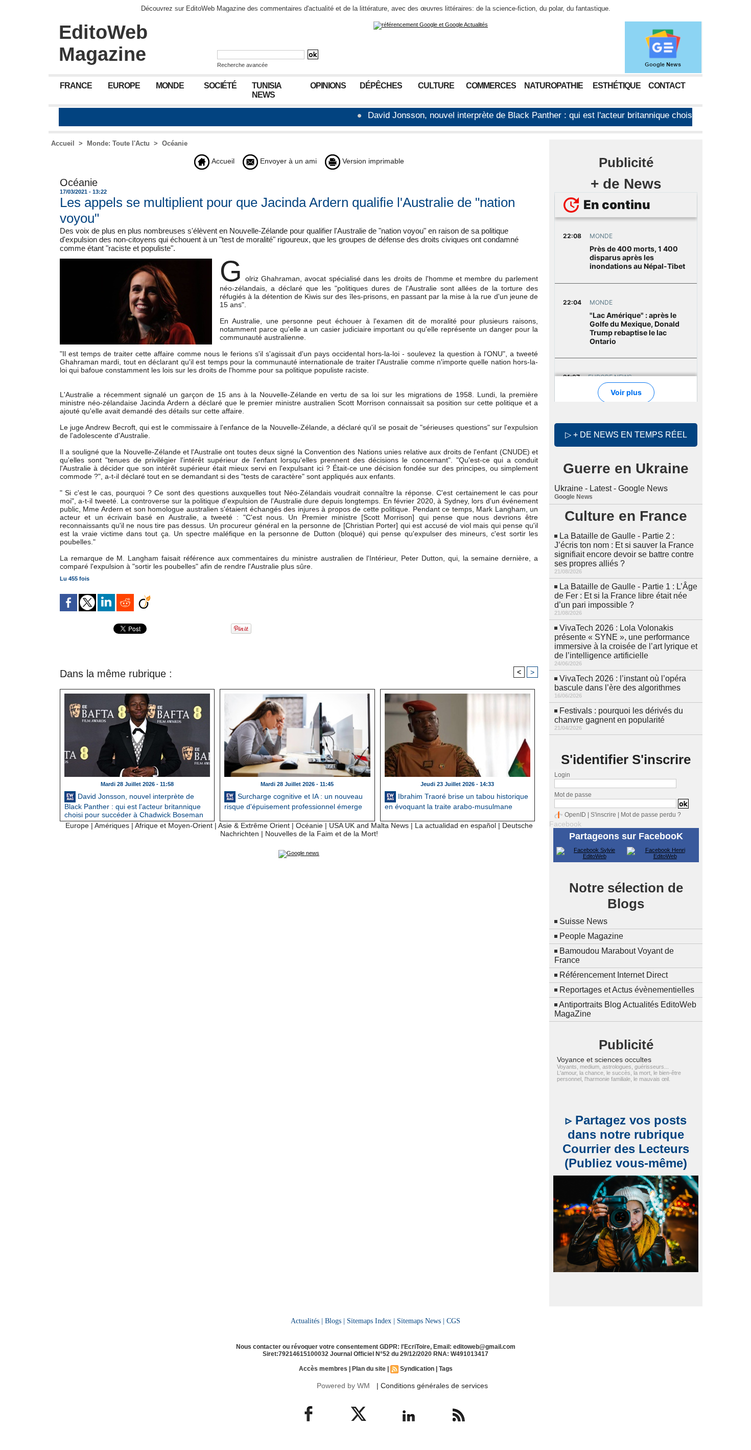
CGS (453, 1321)
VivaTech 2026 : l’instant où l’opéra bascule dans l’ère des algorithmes (620, 683)
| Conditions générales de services (432, 1386)
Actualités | (307, 1321)
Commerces (491, 85)
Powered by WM (343, 1386)
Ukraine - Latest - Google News (611, 488)
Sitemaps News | (420, 1321)
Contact (666, 85)
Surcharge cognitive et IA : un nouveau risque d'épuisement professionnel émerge (293, 801)
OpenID (575, 814)
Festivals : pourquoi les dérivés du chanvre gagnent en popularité (618, 715)
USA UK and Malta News (369, 825)
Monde (170, 85)
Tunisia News (266, 90)
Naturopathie (553, 85)
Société (220, 85)
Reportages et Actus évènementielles (626, 989)
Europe (124, 85)
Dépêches (381, 85)
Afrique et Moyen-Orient (174, 825)
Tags (446, 1368)
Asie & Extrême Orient (254, 825)
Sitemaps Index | (371, 1321)
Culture (436, 85)
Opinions (328, 85)
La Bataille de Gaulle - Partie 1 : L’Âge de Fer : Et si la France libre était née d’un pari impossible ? (625, 595)
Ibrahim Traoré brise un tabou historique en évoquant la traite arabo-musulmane (456, 801)
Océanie (174, 143)
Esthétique (617, 85)
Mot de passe (573, 794)
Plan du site (369, 1368)
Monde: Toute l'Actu (118, 143)
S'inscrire (603, 814)
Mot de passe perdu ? (651, 814)
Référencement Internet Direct (613, 975)
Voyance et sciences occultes (604, 1059)
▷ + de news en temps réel (626, 434)
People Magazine (591, 936)
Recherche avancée (242, 65)
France (76, 85)
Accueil (63, 143)
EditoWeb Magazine (103, 43)
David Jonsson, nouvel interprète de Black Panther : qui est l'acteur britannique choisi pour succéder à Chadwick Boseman (133, 804)
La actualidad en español (455, 825)
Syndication (417, 1368)
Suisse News (583, 921)
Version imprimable (372, 161)
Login (562, 774)
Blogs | (335, 1321)
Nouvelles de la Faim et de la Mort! (321, 834)
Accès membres (323, 1368)
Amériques (112, 825)
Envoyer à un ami (287, 161)
